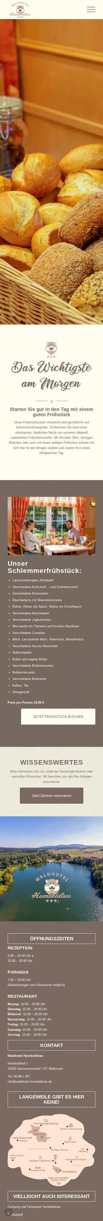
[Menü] (88, 9)
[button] (8, 1212)
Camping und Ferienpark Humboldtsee (34, 1207)
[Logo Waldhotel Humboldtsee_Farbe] (43, 9)
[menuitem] (88, 9)
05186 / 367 (22, 1076)
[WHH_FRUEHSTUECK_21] (51, 526)
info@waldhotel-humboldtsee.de (30, 1081)
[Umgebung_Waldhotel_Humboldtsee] (51, 1150)
